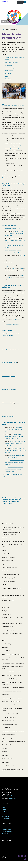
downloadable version (7, 335)
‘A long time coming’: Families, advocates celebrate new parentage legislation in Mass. (14, 469)
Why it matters (8, 65)
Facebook (13, 268)
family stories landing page (12, 333)
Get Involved (4, 814)
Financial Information (6, 829)
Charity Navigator (6, 818)
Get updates (7, 266)
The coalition (8, 79)
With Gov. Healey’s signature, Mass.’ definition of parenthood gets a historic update (14, 462)
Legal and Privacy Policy (7, 831)
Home (3, 29)
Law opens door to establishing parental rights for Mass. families (14, 429)
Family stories (8, 73)
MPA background (9, 70)
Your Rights (4, 811)
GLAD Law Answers (6, 827)
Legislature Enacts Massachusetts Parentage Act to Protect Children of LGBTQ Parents (14, 436)
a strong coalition (8, 292)
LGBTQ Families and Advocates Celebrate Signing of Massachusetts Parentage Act (15, 443)
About (3, 807)
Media (6, 76)
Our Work (4, 809)
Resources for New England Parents (13, 252)
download (16, 349)
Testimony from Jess (7, 362)
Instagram (20, 268)
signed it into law (17, 319)
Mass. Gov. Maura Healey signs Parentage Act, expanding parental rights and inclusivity (15, 450)
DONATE (20, 2)
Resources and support (10, 68)
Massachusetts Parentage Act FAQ (13, 228)
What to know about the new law (12, 62)
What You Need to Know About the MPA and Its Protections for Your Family (14, 233)
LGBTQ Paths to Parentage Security (13, 250)
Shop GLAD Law (6, 816)
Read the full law (6, 178)
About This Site (5, 833)
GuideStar (4, 836)
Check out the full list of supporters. (10, 324)
